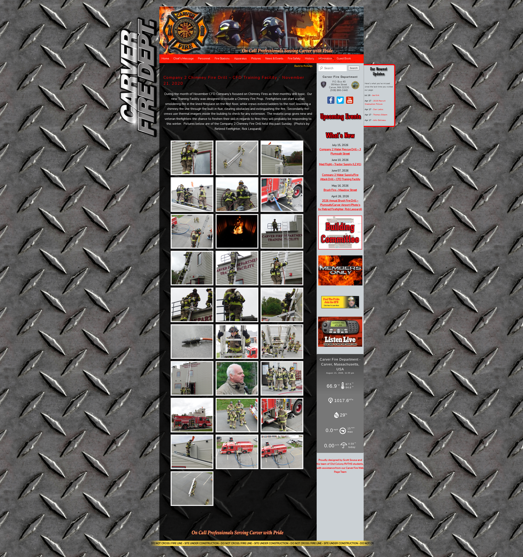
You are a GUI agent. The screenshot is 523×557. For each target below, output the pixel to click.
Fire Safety (294, 58)
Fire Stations (222, 58)
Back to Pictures (303, 66)
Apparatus (240, 58)
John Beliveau (379, 120)
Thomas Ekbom (380, 114)
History (309, 58)
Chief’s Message (183, 58)
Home (165, 58)
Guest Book (344, 58)
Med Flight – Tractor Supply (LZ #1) (340, 164)
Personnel (204, 58)
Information (325, 58)
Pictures (256, 58)
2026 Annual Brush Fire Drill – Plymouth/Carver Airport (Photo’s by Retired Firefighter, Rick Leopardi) (340, 205)
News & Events (274, 58)
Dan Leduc (378, 109)
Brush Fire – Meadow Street (340, 190)
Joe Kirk (375, 95)
